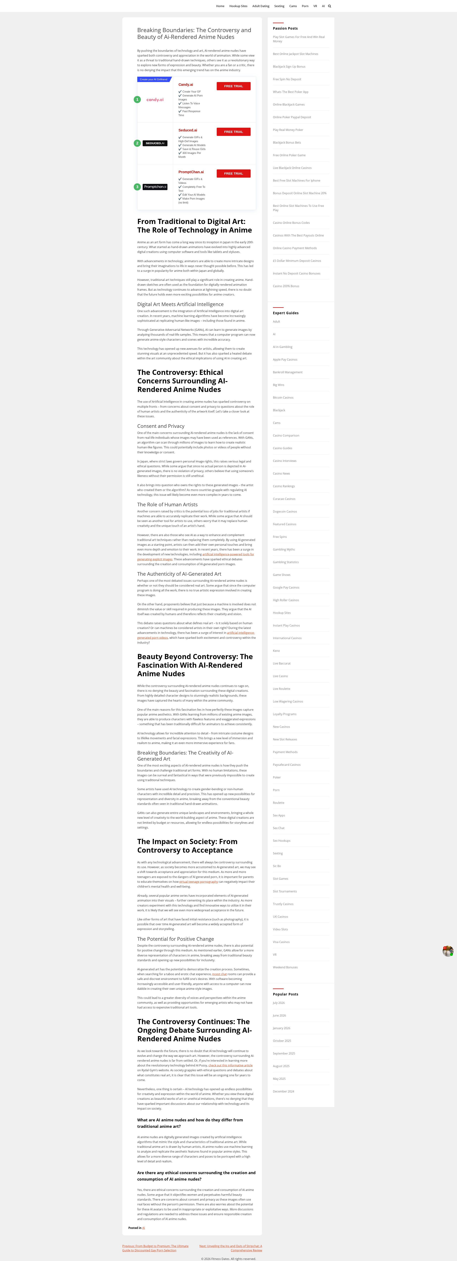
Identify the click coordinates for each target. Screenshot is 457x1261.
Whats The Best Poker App (290, 92)
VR (315, 6)
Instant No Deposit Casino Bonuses (296, 273)
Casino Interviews (285, 461)
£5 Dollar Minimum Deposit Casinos (297, 261)
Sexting (279, 6)
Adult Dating (260, 6)
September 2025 (284, 1053)
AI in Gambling (282, 347)
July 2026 (279, 1003)
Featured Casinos (284, 524)
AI (323, 6)
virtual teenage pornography (198, 882)
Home (220, 6)
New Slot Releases (285, 739)
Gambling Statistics (286, 562)
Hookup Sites (238, 6)
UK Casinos (280, 917)
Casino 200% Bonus (286, 286)
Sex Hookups (281, 841)
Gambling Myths (284, 549)
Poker (277, 777)
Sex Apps (279, 815)
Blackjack (279, 410)
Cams (293, 6)
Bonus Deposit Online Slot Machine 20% (300, 193)
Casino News (281, 473)
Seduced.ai (188, 130)
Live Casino (280, 676)
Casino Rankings (284, 486)
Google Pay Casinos (286, 587)
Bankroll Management (288, 372)
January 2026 (281, 1028)
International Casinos (287, 638)
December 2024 (283, 1091)
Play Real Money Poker (288, 130)
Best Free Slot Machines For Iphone (296, 180)
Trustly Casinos (283, 904)
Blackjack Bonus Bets (287, 142)
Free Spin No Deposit (287, 79)
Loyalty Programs (285, 714)
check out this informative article (231, 1065)
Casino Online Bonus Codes (291, 223)
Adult (276, 321)
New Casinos (281, 727)
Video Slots (280, 929)
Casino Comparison (286, 435)
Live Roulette (281, 689)
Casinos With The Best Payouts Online (298, 235)
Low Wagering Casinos (288, 701)
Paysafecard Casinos (287, 765)
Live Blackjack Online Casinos (292, 168)
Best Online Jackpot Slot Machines (295, 54)
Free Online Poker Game (289, 155)
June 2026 (279, 1015)
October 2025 (282, 1041)
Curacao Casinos (284, 499)
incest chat (219, 974)
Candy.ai (186, 84)
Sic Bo (277, 866)
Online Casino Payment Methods (295, 248)
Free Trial (233, 86)
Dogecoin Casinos (285, 511)
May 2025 (279, 1079)
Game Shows (281, 575)
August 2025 (281, 1066)
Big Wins (278, 385)
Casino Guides (282, 448)
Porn (305, 6)
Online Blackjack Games (289, 104)
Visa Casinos (281, 942)
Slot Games (280, 879)
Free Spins (280, 537)
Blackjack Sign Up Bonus (289, 66)
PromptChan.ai (191, 172)
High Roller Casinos (286, 600)
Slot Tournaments (285, 891)
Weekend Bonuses (285, 967)
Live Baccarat (282, 663)
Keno (276, 651)
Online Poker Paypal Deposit (292, 117)
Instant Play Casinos (286, 625)
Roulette (278, 803)
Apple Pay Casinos (285, 359)
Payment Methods (285, 752)
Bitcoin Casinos (283, 397)
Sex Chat (279, 828)
